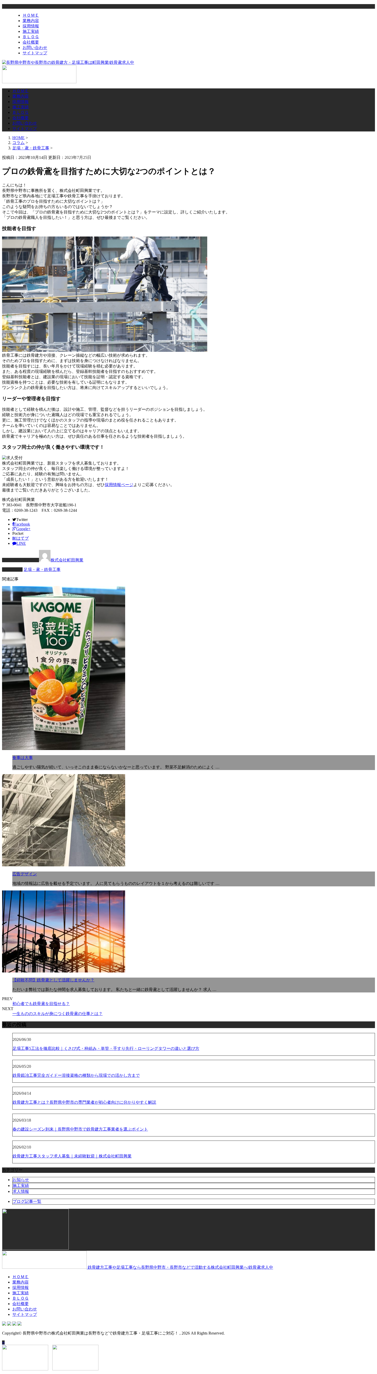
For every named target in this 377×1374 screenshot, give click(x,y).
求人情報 (21, 1191)
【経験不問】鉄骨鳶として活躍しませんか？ (53, 980)
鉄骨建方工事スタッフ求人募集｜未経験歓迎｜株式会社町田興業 (72, 1156)
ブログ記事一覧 (27, 1201)
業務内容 (31, 20)
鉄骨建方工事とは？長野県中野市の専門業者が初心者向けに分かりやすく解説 (84, 1102)
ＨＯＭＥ (31, 15)
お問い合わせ (35, 47)
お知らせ (21, 1179)
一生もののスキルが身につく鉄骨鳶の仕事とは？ (57, 1013)
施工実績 (31, 31)
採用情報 (31, 26)
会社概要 (31, 42)
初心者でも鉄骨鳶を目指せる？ (41, 1003)
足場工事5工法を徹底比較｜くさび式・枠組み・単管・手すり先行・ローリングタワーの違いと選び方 (106, 1048)
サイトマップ (35, 53)
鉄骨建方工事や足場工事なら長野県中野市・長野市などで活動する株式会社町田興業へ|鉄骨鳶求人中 (180, 1267)
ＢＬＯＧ (31, 37)
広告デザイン (24, 874)
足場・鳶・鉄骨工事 (30, 148)
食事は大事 (22, 757)
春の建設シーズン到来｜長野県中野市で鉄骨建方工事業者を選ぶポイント (80, 1129)
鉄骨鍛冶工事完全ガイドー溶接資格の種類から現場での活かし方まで (76, 1075)
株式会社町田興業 (67, 560)
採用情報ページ (119, 485)
